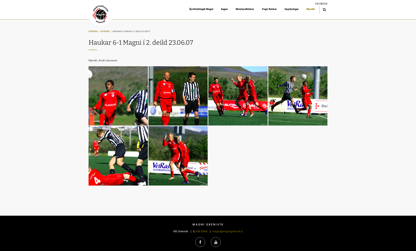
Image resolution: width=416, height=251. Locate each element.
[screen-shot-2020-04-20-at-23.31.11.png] (238, 96)
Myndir (105, 31)
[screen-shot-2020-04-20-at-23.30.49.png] (118, 156)
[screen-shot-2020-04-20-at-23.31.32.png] (178, 96)
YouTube (216, 242)
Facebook (200, 242)
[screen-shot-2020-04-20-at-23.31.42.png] (118, 96)
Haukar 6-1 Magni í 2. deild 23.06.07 (131, 31)
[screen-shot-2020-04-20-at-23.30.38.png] (178, 156)
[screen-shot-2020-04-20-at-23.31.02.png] (298, 96)
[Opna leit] (324, 10)
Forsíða (93, 31)
